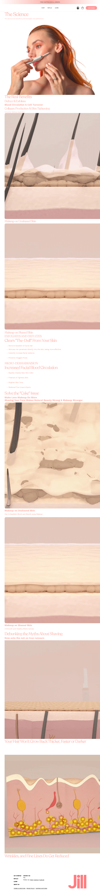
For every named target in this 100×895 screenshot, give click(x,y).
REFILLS (50, 8)
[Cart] (82, 8)
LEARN (56, 8)
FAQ (24, 877)
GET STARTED (91, 8)
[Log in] (78, 8)
